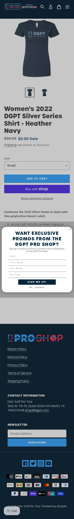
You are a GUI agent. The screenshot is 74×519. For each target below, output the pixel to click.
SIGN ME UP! (37, 281)
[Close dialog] (69, 229)
